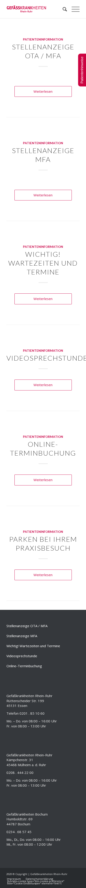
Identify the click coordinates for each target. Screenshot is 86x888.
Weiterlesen (43, 91)
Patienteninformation (43, 39)
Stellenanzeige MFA (21, 636)
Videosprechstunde (21, 656)
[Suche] (62, 9)
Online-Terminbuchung (24, 666)
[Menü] (73, 9)
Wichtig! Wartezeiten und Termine (43, 263)
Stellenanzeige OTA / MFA (26, 626)
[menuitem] (62, 9)
